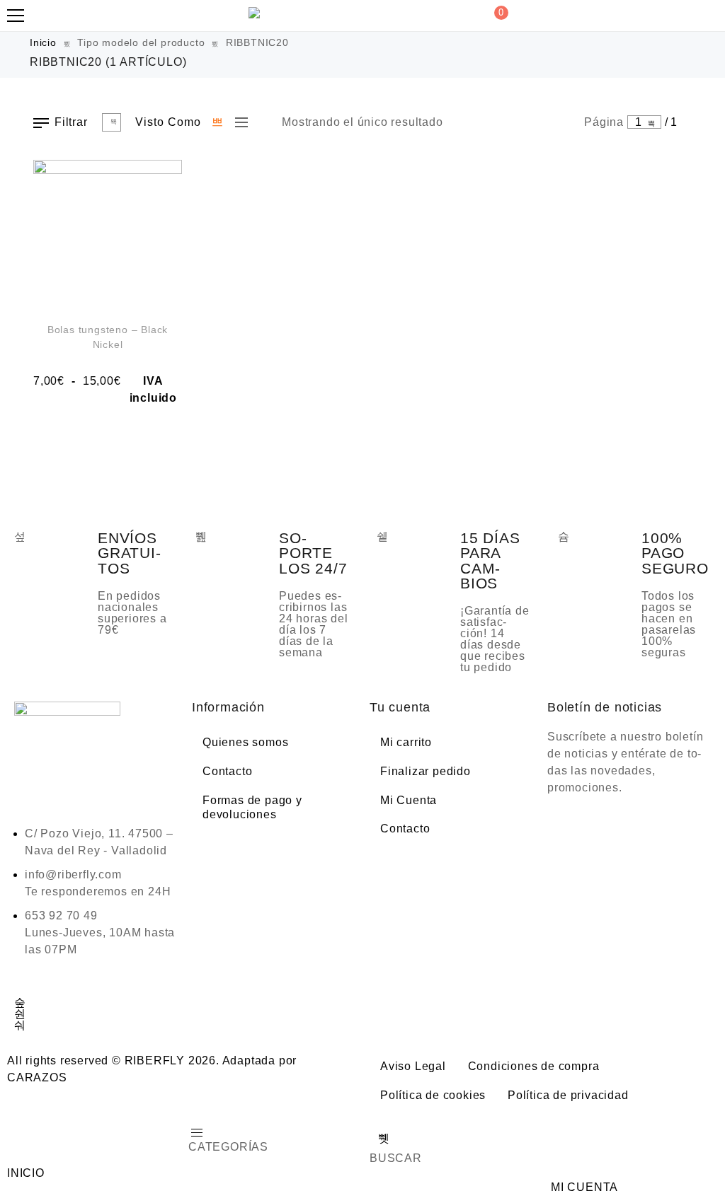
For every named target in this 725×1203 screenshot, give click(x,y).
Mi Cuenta (408, 800)
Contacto (227, 771)
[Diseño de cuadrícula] (218, 122)
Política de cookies (433, 1095)
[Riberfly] (256, 12)
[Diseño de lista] (238, 122)
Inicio (43, 42)
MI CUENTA (584, 1187)
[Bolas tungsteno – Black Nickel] (107, 234)
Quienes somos (245, 742)
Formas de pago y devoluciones (252, 807)
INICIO (26, 1173)
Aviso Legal (413, 1066)
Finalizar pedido (425, 771)
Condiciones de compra (534, 1066)
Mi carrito (406, 742)
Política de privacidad (568, 1095)
